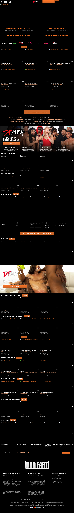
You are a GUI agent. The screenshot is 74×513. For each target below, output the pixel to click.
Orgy (55, 225)
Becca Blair (25, 393)
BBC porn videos (8, 492)
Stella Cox (16, 486)
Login (56, 1)
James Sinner (56, 372)
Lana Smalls (46, 188)
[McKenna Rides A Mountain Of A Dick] (66, 433)
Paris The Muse (43, 371)
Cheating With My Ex (20, 220)
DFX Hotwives (62, 220)
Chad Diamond (42, 372)
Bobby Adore (42, 330)
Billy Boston (22, 372)
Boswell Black (52, 64)
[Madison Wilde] (51, 251)
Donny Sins (42, 310)
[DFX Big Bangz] (51, 206)
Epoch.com (15, 505)
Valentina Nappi (61, 84)
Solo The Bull (30, 188)
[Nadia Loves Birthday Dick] (37, 433)
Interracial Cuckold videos (38, 481)
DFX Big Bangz (22, 189)
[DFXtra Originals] (21, 43)
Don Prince (42, 188)
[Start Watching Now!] (29, 15)
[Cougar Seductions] (38, 43)
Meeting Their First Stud (30, 83)
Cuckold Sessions (4, 66)
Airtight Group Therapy (25, 187)
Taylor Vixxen (47, 351)
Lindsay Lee (50, 310)
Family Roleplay (37, 226)
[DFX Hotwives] (46, 43)
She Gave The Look (5, 444)
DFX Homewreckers (34, 220)
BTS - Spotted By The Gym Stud (47, 413)
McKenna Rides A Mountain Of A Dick (9, 83)
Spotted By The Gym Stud (45, 350)
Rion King (29, 330)
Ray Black (45, 310)
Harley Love (30, 168)
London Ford (46, 168)
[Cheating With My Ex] (29, 43)
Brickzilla (9, 486)
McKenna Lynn (8, 84)
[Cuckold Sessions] (12, 43)
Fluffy (56, 64)
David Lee (27, 84)
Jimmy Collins (16, 372)
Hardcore (3, 224)
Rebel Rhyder (22, 188)
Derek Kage (6, 188)
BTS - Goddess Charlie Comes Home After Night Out (12, 413)
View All (24, 47)
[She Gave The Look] (8, 433)
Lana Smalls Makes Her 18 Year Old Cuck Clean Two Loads (53, 187)
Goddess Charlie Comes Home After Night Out (60, 63)
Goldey (34, 188)
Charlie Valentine (59, 64)
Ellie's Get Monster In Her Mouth (8, 167)
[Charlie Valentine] (66, 251)
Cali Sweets (42, 168)
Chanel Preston (52, 84)
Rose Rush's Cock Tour (6, 371)
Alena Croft (13, 486)
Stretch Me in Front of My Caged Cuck (9, 187)
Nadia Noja (32, 64)
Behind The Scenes (23, 415)
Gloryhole (3, 169)
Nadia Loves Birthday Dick (31, 63)
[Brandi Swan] (22, 251)
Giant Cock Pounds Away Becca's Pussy (29, 392)
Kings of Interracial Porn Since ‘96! (37, 112)
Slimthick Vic (5, 486)
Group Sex (47, 227)
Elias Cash (26, 330)
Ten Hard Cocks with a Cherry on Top (48, 329)
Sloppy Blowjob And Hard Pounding (9, 392)
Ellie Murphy (8, 168)
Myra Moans (36, 84)
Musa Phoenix (31, 84)
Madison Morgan (12, 330)
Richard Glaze (37, 330)
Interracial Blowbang (5, 332)
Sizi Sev (22, 371)
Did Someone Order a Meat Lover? (8, 329)
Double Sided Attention (25, 167)
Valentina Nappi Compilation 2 (56, 83)
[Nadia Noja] (37, 251)
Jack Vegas (26, 372)
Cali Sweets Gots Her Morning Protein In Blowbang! (32, 329)
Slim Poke (26, 168)
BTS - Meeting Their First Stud (27, 413)
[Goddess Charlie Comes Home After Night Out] (51, 433)
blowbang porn (42, 485)
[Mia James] (8, 251)
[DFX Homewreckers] (55, 43)
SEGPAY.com (46, 505)
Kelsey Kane (10, 188)
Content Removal (61, 505)
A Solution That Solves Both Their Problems (50, 167)
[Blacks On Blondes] (4, 43)
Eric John (6, 372)
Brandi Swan (10, 64)
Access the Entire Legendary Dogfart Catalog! (37, 233)
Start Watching (15, 286)
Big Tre (2, 64)
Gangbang (47, 225)
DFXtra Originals (53, 105)
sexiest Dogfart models (12, 484)
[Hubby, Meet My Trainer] (22, 433)
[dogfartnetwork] (8, 2)
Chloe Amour (6, 393)
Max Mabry (5, 64)
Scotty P (26, 188)
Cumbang (2, 374)
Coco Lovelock (17, 485)
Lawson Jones (55, 330)
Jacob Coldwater (11, 372)
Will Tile (2, 188)
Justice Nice (14, 188)
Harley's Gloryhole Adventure (47, 392)
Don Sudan (50, 188)
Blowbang (51, 225)
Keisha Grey (57, 84)
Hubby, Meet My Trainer (6, 63)
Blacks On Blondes (28, 66)
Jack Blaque (7, 330)
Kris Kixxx (37, 188)
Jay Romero (36, 372)
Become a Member (48, 2)
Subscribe (65, 453)
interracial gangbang (35, 485)
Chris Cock (22, 168)
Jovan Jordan (27, 64)
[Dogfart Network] (37, 465)
